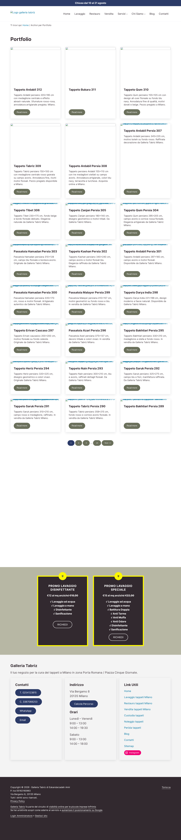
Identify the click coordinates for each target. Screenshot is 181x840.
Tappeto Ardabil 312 (28, 89)
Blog (126, 733)
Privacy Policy (17, 801)
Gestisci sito (41, 815)
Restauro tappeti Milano (138, 703)
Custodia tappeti (134, 715)
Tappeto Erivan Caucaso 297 (34, 330)
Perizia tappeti (132, 727)
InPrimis (92, 806)
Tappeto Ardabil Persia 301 (143, 251)
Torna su (166, 787)
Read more (23, 113)
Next (106, 443)
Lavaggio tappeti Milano (138, 697)
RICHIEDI (62, 624)
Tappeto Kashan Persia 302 (88, 251)
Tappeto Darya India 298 (141, 292)
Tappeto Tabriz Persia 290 (87, 406)
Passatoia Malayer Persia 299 (89, 292)
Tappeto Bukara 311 (82, 89)
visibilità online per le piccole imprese (68, 806)
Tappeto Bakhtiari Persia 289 (144, 406)
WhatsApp (26, 710)
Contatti (129, 740)
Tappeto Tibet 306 (27, 210)
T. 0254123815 (28, 692)
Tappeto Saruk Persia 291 (31, 406)
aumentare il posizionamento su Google (82, 810)
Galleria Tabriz (17, 806)
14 (98, 443)
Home (127, 691)
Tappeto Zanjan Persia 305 (87, 210)
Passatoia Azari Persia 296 (87, 330)
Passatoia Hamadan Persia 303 (35, 251)
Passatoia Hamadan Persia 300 (35, 292)
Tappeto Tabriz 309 (27, 166)
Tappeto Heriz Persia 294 (31, 368)
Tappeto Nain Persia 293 (86, 368)
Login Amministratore (21, 815)
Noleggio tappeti (133, 721)
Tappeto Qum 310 (136, 89)
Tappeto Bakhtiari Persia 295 (144, 330)
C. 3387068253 (28, 701)
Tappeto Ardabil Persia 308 (88, 166)
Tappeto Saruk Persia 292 (142, 368)
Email (23, 720)
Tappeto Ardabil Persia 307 (143, 130)
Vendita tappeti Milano (137, 709)
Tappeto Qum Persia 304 (141, 210)
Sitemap (129, 746)
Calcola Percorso (83, 703)
